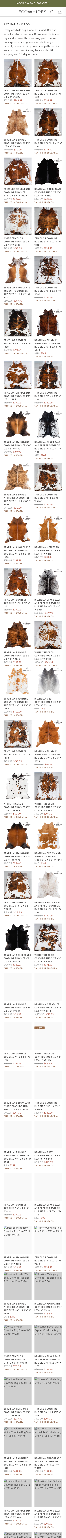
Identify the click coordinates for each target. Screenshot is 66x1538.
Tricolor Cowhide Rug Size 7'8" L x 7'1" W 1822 (47, 241)
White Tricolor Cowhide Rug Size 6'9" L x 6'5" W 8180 (47, 655)
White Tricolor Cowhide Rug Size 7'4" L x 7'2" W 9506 (17, 241)
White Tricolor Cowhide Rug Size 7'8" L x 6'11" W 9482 (17, 807)
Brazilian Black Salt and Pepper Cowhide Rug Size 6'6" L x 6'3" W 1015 (48, 1515)
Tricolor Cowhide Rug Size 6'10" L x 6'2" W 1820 (16, 906)
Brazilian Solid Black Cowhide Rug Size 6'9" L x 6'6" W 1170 (17, 958)
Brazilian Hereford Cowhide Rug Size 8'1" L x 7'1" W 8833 (17, 1412)
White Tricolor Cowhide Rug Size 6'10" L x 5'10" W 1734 (15, 1359)
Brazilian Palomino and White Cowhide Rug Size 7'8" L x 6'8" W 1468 (17, 703)
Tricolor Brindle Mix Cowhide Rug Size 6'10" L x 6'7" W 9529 (17, 192)
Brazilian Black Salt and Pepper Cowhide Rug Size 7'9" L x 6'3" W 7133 (47, 447)
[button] (4, 12)
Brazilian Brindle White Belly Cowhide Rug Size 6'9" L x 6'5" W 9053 (48, 756)
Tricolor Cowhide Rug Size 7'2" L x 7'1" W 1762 (17, 603)
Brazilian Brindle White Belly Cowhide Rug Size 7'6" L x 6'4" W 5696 (17, 1308)
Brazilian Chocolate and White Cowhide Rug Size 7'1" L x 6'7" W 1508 (17, 552)
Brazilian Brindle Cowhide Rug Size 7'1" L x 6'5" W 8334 (17, 143)
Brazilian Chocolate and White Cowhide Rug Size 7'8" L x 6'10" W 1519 (47, 1463)
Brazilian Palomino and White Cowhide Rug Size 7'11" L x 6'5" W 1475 (17, 1463)
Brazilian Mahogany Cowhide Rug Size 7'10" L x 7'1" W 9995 (17, 856)
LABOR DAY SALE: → (33, 3)
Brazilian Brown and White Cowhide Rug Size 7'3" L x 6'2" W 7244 (48, 856)
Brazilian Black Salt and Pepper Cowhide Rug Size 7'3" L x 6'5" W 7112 (47, 1209)
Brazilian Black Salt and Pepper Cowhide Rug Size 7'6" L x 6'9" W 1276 (48, 1361)
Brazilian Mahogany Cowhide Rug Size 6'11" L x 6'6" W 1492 (17, 445)
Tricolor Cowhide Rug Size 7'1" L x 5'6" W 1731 (47, 396)
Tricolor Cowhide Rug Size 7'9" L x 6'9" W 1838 (17, 343)
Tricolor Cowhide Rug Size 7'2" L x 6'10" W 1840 (47, 498)
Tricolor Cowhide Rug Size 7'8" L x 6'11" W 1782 (48, 143)
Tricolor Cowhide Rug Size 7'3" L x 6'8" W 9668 (47, 291)
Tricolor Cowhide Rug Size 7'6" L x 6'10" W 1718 (16, 1208)
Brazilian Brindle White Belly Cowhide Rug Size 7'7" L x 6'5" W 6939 (47, 345)
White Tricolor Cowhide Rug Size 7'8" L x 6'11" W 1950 (47, 1057)
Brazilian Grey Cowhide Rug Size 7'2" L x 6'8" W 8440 (47, 1155)
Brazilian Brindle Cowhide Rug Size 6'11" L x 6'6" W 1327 (17, 1007)
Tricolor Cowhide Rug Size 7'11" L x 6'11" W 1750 (47, 1106)
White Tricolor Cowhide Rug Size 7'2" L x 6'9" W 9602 (47, 958)
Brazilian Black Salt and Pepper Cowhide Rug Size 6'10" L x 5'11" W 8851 (47, 604)
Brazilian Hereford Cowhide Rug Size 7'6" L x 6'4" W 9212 (47, 550)
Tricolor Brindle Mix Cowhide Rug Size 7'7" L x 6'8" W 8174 (17, 94)
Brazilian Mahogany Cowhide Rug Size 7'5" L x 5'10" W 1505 (17, 1260)
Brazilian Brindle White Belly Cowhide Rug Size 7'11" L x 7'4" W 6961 (17, 1157)
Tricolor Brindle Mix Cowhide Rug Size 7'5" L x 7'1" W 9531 (17, 396)
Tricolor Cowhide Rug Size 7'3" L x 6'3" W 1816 (47, 94)
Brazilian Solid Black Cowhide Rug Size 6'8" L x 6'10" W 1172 (48, 192)
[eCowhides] (32, 11)
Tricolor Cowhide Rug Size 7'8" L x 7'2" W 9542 (47, 1260)
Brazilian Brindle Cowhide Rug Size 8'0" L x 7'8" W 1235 (17, 655)
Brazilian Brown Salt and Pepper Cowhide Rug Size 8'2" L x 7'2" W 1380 (48, 907)
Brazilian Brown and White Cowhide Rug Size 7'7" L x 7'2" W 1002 (17, 1106)
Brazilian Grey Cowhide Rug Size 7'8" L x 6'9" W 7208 (47, 702)
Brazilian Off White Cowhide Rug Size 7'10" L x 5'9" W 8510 (48, 1007)
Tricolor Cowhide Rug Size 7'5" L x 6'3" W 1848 (17, 754)
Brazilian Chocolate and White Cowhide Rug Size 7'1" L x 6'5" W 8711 (17, 292)
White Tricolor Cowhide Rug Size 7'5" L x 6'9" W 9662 (47, 807)
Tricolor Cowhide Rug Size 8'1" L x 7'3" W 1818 (47, 1412)
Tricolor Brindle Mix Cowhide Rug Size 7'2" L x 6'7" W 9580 (17, 1514)
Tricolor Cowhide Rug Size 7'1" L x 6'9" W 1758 (17, 1057)
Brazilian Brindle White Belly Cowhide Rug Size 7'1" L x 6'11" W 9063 (17, 499)
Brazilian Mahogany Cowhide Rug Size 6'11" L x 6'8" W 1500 (48, 1307)
